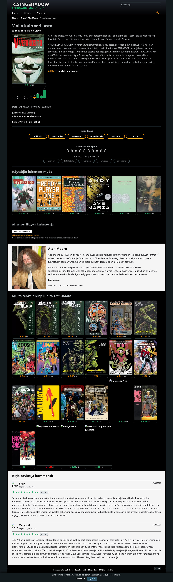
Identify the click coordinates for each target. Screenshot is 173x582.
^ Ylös (157, 568)
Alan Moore (19, 30)
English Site (108, 570)
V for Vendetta (29, 116)
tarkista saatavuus (68, 71)
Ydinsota (46, 107)
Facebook (79, 570)
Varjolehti (24, 525)
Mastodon (92, 570)
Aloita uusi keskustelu (22, 231)
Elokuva (35, 107)
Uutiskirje (69, 570)
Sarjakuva (24, 107)
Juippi (22, 483)
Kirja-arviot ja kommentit (32, 475)
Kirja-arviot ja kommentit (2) (26, 122)
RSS (100, 570)
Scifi (14, 107)
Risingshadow (30, 5)
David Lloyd (34, 30)
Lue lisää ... (54, 279)
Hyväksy (92, 579)
